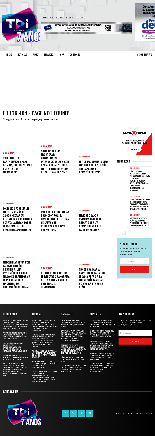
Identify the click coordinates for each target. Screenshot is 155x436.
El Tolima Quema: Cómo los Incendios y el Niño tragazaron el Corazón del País (93, 167)
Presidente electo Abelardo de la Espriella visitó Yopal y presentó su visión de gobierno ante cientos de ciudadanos (73, 349)
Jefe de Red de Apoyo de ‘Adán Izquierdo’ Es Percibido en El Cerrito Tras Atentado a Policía (139, 222)
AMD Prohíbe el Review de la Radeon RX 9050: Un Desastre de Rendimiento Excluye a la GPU (15, 336)
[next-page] (124, 233)
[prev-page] (119, 233)
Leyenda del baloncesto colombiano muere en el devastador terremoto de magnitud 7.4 (102, 324)
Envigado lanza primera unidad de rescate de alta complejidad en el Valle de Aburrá (90, 222)
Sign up (134, 269)
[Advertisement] (77, 81)
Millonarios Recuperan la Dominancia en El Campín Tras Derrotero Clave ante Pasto (102, 356)
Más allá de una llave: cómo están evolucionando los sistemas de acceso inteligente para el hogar (15, 347)
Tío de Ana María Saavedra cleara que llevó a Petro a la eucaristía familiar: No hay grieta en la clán (92, 278)
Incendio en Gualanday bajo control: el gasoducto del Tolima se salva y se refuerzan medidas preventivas (55, 221)
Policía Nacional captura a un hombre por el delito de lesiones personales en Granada (44, 354)
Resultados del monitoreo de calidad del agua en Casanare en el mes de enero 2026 (74, 369)
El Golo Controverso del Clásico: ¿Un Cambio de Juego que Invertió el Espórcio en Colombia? (102, 334)
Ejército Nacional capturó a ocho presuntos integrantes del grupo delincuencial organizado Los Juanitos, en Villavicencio (44, 326)
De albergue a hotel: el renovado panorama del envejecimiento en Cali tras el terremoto (55, 280)
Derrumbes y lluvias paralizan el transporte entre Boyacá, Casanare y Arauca (73, 324)
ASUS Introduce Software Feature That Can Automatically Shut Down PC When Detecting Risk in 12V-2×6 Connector (15, 325)
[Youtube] (89, 413)
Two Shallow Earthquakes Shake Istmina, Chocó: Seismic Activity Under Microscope (17, 165)
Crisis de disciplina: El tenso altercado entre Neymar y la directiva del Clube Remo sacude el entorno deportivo (101, 345)
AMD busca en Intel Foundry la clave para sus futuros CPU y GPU (15, 357)
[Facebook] (65, 413)
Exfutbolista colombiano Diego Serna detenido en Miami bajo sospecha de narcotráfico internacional (102, 368)
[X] (81, 413)
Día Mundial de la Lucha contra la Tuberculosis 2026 (72, 359)
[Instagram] (73, 413)
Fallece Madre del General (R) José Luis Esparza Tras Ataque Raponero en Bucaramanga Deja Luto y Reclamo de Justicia (140, 204)
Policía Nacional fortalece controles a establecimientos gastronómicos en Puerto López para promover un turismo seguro (44, 376)
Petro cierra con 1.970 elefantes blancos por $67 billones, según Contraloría (44, 364)
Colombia (8, 153)
